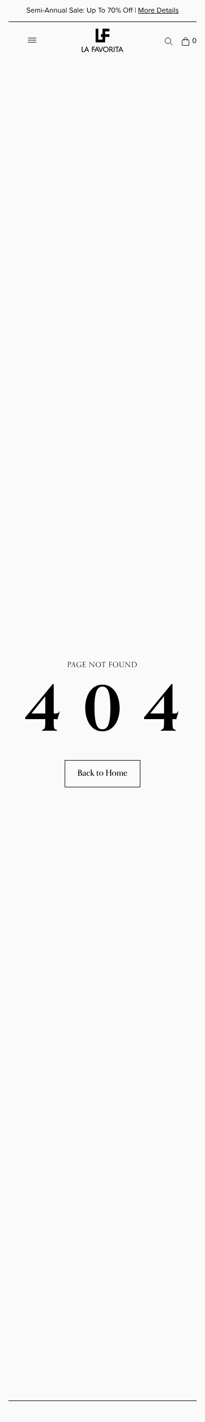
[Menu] (32, 41)
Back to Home (103, 773)
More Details (158, 10)
